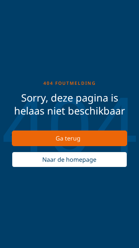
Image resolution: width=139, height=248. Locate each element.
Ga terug (68, 138)
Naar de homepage (69, 159)
